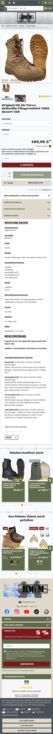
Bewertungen (11, 216)
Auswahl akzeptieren (26, 730)
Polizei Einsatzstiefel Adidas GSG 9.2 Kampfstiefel (11, 485)
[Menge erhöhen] (9, 173)
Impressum (40, 705)
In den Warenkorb (33, 175)
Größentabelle (13, 202)
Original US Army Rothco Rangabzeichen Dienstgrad (39, 553)
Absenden (27, 165)
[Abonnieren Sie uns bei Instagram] (16, 611)
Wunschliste (36, 183)
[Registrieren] (14, 3)
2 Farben (40, 564)
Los (50, 8)
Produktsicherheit (14, 209)
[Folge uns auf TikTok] (36, 611)
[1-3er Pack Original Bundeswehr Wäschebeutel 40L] (39, 470)
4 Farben (13, 564)
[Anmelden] (10, 3)
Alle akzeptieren (26, 721)
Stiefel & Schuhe (11, 26)
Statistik (23, 709)
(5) (50, 96)
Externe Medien (12, 712)
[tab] (26, 195)
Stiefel (21, 26)
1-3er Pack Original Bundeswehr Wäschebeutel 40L (37, 485)
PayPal (26, 712)
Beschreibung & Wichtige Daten (21, 196)
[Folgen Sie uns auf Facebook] (7, 611)
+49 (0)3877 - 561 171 (28, 606)
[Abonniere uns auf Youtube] (26, 611)
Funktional (40, 712)
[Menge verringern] (9, 176)
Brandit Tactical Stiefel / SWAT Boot (13, 552)
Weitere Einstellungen (10, 715)
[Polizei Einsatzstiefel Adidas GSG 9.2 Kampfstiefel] (13, 470)
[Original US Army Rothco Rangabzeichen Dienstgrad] (39, 537)
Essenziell (9, 709)
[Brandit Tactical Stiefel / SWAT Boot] (13, 537)
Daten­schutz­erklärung (18, 705)
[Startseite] (26, 18)
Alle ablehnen (26, 725)
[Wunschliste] (39, 3)
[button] (47, 3)
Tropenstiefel (30, 26)
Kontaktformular (28, 602)
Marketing (35, 709)
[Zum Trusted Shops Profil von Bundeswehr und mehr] (46, 611)
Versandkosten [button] (46, 189)
